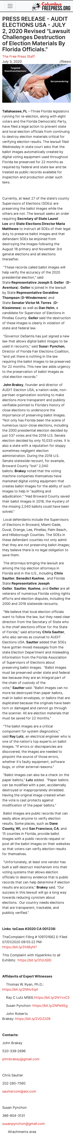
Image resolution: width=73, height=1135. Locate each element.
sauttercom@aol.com (19, 1091)
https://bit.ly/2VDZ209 (32, 1019)
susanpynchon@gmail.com (23, 1124)
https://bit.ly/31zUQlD (34, 960)
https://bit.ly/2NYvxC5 (52, 997)
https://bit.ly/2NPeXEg (50, 1006)
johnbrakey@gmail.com (20, 1059)
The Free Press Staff (18, 56)
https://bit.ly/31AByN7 (19, 947)
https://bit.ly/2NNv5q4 (20, 989)
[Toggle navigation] (10, 6)
